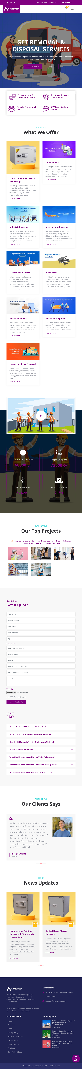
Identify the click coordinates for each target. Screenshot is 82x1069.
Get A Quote (67, 2)
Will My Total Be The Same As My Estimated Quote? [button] (30, 734)
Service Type (11, 644)
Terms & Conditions (15, 1036)
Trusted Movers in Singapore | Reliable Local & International (63, 1023)
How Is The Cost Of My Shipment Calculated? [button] (28, 727)
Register (44, 2)
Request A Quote (16, 702)
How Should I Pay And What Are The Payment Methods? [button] (32, 742)
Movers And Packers (20, 272)
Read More (14, 198)
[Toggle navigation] (72, 9)
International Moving (57, 227)
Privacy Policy (13, 1033)
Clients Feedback (14, 1044)
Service (10, 1029)
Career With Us (13, 1040)
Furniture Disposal (55, 318)
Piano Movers (53, 272)
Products (11, 1048)
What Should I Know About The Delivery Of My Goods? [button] (31, 772)
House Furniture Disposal (23, 364)
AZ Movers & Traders (52, 1066)
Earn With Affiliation (15, 1052)
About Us (51, 67)
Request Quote (32, 67)
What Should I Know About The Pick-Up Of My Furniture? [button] (32, 757)
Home (10, 1021)
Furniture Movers (19, 318)
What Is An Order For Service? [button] (21, 749)
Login (38, 2)
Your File (9, 689)
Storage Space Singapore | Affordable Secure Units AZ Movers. (63, 1033)
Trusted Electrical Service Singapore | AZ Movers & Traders (62, 1043)
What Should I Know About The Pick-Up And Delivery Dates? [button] (33, 765)
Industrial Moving (19, 227)
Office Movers (53, 162)
